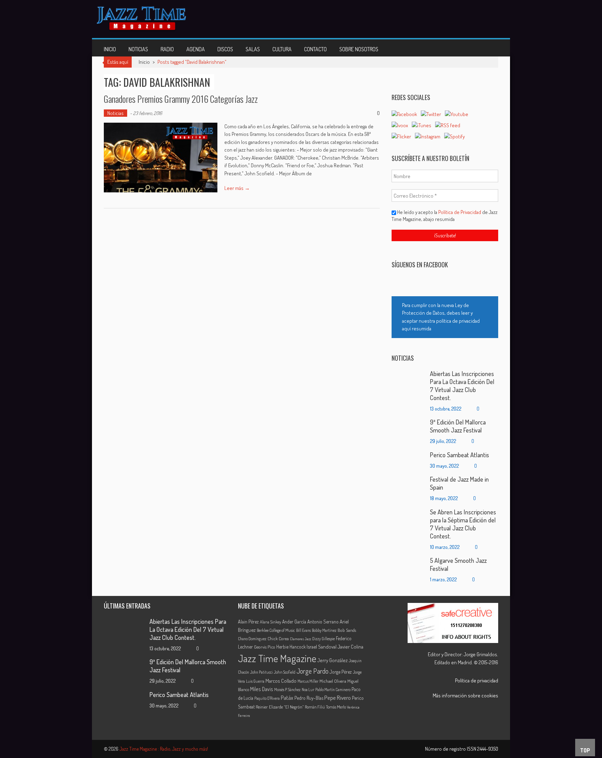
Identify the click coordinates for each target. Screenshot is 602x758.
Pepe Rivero (337, 697)
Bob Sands (347, 630)
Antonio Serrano (323, 622)
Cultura (282, 49)
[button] (445, 317)
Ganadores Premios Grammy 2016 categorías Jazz (181, 99)
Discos (225, 49)
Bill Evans (303, 630)
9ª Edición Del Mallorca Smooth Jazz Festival (458, 426)
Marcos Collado (280, 680)
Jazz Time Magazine (277, 658)
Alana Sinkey (270, 622)
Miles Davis (261, 689)
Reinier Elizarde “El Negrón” (280, 707)
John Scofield (284, 672)
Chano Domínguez (252, 638)
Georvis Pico (264, 647)
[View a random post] (487, 48)
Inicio (110, 49)
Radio (167, 49)
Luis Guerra (255, 681)
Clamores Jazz (300, 638)
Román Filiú (315, 707)
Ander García (294, 622)
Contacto (315, 49)
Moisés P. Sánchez (287, 689)
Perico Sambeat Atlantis (459, 455)
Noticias (138, 49)
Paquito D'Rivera (267, 698)
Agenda (195, 49)
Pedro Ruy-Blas (308, 698)
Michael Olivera (332, 681)
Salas (253, 49)
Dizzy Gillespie (323, 638)
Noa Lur (308, 689)
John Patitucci (261, 672)
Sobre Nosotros (358, 49)
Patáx (287, 697)
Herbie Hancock (291, 647)
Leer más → (237, 188)
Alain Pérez (248, 622)
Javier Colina (350, 646)
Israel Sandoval (322, 646)
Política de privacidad (476, 680)
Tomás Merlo (336, 707)
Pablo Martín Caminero (332, 689)
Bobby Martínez (324, 630)
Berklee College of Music (276, 630)
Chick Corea (278, 638)
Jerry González (332, 660)
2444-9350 (487, 748)
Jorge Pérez (341, 672)
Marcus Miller (308, 681)
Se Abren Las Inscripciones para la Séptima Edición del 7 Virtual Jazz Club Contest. (463, 524)
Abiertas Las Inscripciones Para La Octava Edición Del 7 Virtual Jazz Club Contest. (462, 385)
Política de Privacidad (460, 212)
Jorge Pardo (312, 671)
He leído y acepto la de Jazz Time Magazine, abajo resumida (444, 215)
